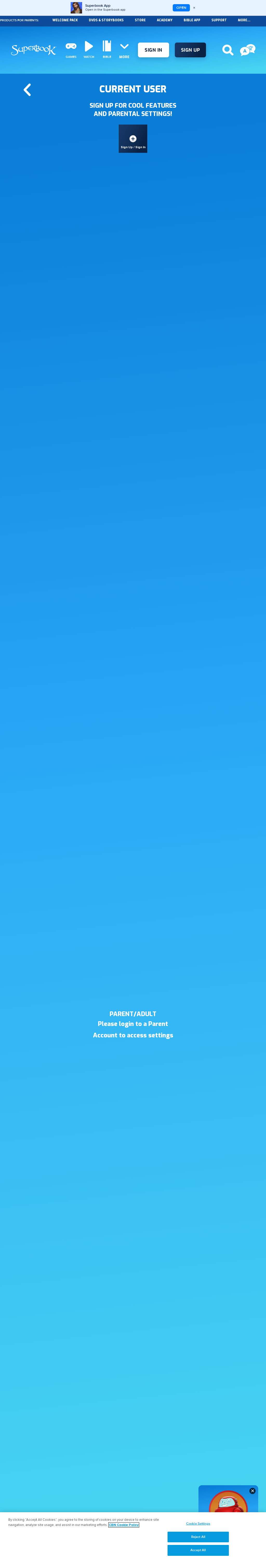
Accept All (198, 1550)
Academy (164, 20)
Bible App (192, 20)
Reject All (198, 1537)
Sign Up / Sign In (133, 147)
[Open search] (228, 50)
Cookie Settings (198, 1524)
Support (219, 20)
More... (244, 20)
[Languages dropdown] (248, 50)
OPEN (181, 7)
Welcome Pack (65, 20)
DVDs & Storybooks (106, 20)
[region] (133, 1536)
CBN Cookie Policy (124, 1525)
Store (140, 20)
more (124, 57)
